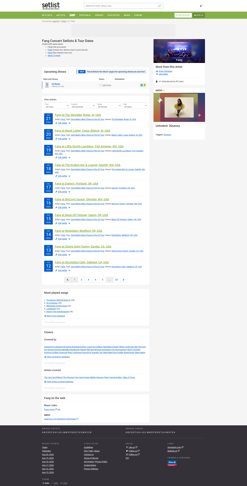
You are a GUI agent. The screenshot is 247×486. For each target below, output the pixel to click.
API (127, 458)
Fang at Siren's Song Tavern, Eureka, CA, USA (83, 246)
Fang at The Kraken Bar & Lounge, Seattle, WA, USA (87, 165)
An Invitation (52, 303)
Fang (50, 50)
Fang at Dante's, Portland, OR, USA (76, 183)
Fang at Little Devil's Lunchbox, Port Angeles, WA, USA (89, 146)
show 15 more (54, 55)
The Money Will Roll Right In (58, 300)
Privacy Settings (91, 469)
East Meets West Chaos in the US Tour (87, 119)
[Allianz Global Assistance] (172, 463)
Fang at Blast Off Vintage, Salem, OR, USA (81, 215)
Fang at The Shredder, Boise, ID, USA (78, 115)
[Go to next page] (123, 280)
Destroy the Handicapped (57, 311)
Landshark (51, 309)
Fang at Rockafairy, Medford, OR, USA (78, 230)
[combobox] (123, 6)
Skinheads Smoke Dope (56, 306)
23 (116, 279)
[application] (179, 107)
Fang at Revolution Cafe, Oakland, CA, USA (82, 262)
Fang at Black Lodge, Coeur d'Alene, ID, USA (82, 130)
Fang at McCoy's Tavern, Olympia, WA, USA (82, 199)
